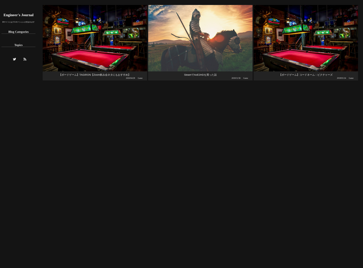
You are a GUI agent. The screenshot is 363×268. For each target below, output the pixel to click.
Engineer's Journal (18, 15)
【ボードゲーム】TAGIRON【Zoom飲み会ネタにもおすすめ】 (95, 74)
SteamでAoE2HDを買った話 (200, 74)
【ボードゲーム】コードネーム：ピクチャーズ (306, 74)
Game (140, 78)
